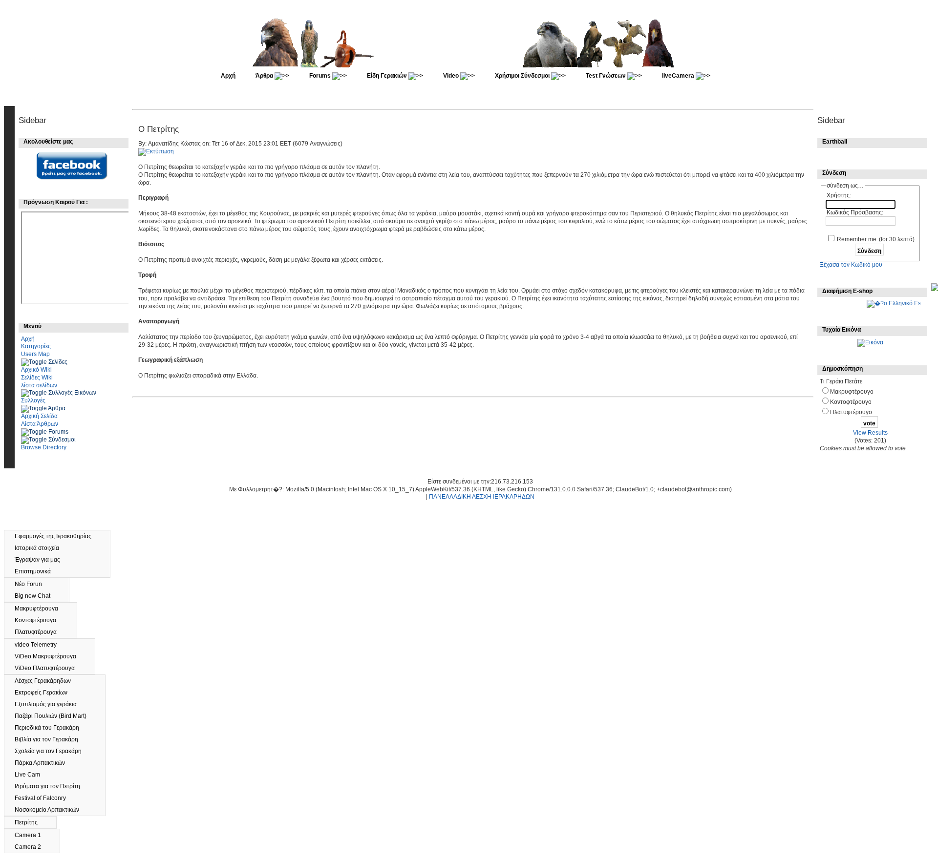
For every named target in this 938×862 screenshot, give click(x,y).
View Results (870, 432)
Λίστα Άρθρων (39, 423)
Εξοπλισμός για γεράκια (50, 704)
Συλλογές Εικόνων (72, 392)
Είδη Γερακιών (387, 75)
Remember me (856, 239)
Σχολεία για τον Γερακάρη (52, 751)
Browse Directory (43, 447)
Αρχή (228, 75)
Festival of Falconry (45, 798)
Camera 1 (32, 835)
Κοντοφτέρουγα (40, 620)
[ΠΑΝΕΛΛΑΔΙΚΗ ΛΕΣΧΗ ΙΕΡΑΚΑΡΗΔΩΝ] (470, 65)
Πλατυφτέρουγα (40, 632)
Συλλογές (33, 400)
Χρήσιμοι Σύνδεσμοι (523, 75)
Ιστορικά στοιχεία (41, 548)
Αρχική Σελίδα (39, 416)
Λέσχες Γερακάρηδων (47, 680)
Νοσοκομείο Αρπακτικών (52, 809)
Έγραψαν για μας (42, 559)
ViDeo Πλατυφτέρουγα (49, 668)
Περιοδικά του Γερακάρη (51, 727)
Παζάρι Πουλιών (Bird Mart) (55, 716)
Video (451, 75)
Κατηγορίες (36, 346)
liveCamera (679, 75)
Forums (320, 75)
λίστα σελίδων (39, 385)
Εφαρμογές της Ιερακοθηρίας (57, 536)
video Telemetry (40, 644)
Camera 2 (32, 846)
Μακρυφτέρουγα (41, 608)
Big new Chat (37, 595)
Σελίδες (57, 361)
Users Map (35, 354)
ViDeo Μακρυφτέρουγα (50, 656)
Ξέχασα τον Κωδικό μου (851, 264)
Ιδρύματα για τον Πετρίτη (52, 786)
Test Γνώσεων (606, 75)
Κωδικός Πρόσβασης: (855, 212)
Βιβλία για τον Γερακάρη (51, 739)
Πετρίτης (30, 822)
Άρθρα (265, 75)
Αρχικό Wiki (36, 369)
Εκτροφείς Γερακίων (45, 692)
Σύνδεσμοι (62, 439)
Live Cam (32, 774)
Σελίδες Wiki (37, 377)
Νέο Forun (33, 584)
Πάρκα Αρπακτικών (44, 762)
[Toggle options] (34, 361)
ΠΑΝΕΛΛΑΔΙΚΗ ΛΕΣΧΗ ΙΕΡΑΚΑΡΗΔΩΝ (481, 496)
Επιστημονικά (37, 571)
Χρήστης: (839, 195)
